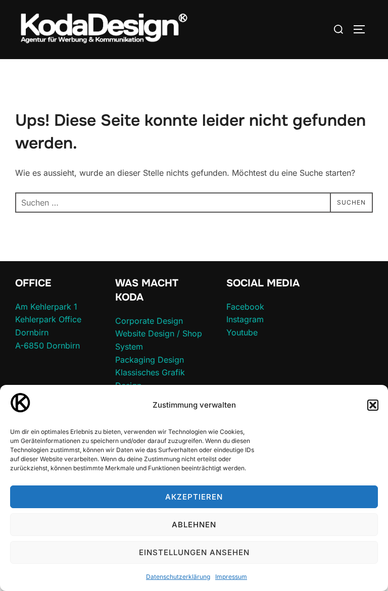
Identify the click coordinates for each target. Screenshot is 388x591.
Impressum (231, 576)
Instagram (245, 319)
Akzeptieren (194, 497)
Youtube (242, 332)
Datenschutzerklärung (178, 576)
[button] (373, 405)
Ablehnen (194, 524)
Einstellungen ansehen (194, 552)
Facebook (245, 307)
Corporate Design (149, 321)
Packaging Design (149, 360)
